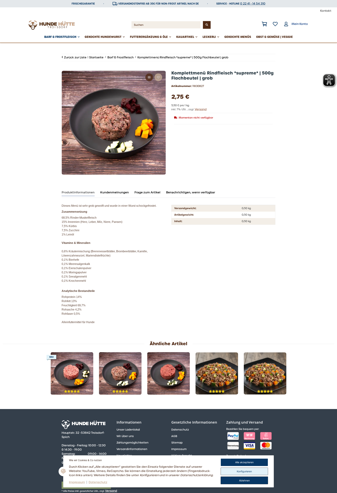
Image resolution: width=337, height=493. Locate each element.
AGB (174, 436)
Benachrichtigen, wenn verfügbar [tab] (190, 192)
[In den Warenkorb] (64, 69)
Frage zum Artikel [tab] (147, 192)
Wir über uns (125, 436)
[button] (264, 24)
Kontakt (325, 11)
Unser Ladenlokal (128, 429)
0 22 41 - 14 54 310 (252, 3)
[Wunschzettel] (275, 24)
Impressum (77, 482)
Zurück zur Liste (75, 57)
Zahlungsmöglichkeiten (132, 442)
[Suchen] (207, 25)
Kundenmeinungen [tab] (114, 192)
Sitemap (177, 442)
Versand (201, 109)
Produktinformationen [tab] (78, 192)
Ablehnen (244, 480)
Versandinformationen (132, 449)
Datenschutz (98, 482)
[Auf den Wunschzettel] (158, 77)
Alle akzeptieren (244, 462)
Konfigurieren (244, 471)
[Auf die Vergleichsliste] (149, 77)
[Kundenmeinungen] (72, 391)
